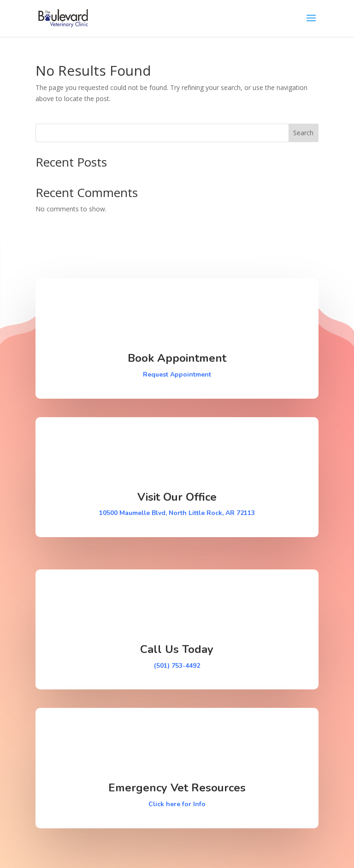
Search (303, 132)
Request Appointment (177, 374)
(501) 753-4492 (177, 665)
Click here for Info (177, 804)
